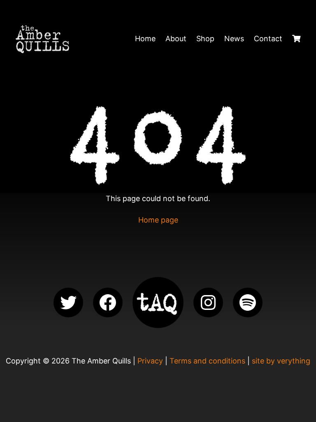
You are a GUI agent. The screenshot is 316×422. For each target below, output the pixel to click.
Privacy (150, 360)
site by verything (281, 360)
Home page (158, 220)
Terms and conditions (207, 360)
